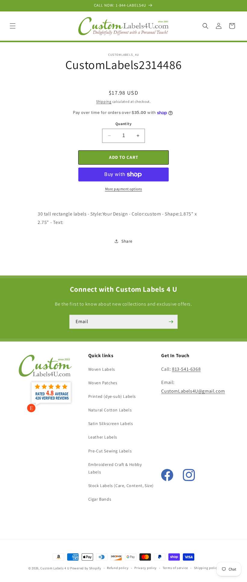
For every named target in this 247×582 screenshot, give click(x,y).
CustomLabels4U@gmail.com (193, 391)
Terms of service (175, 568)
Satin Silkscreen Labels (110, 423)
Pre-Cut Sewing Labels (110, 451)
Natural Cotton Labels (110, 410)
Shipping (103, 101)
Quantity (123, 123)
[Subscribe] (170, 322)
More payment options (123, 189)
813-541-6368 (186, 369)
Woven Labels (101, 369)
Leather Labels (102, 437)
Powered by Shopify (85, 568)
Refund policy (117, 568)
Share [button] (127, 241)
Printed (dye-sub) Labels (112, 396)
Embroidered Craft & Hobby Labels (115, 468)
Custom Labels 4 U (54, 568)
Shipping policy (206, 568)
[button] (12, 26)
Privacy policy (145, 568)
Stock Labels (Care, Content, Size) (121, 485)
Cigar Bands (99, 499)
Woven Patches (102, 382)
